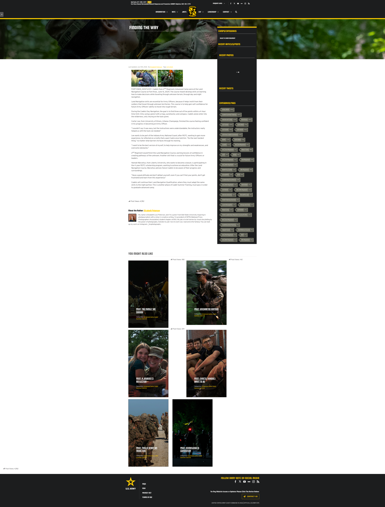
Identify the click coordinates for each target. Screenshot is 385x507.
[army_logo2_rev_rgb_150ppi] (131, 478)
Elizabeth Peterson (156, 67)
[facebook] (231, 3)
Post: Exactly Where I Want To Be (204, 380)
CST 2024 (170, 67)
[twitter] (234, 3)
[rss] (249, 3)
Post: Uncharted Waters (206, 309)
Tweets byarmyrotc (248, 95)
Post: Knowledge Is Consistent (189, 449)
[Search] (236, 11)
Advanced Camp (149, 317)
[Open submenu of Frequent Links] (225, 3)
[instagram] (245, 3)
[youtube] (238, 3)
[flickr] (241, 3)
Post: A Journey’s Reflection (144, 380)
